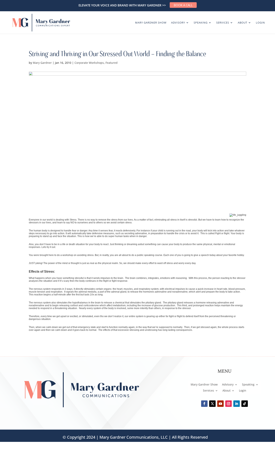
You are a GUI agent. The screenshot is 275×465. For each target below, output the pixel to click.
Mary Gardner (42, 63)
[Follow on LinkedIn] (236, 403)
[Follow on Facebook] (204, 403)
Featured (111, 63)
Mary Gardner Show (150, 22)
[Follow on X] (212, 403)
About (242, 22)
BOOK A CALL (183, 5)
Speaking (201, 22)
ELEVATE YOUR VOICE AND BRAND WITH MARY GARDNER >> (122, 5)
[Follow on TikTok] (244, 403)
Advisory (178, 22)
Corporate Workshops (89, 63)
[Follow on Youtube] (220, 403)
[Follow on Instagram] (228, 403)
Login (260, 22)
